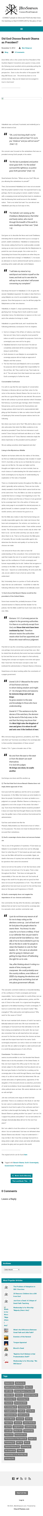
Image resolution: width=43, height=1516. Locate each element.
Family (30, 1411)
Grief (29, 1419)
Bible (28, 1387)
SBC (19, 1443)
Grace (20, 1419)
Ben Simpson (27, 48)
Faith (21, 1411)
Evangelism (10, 1411)
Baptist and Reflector (14, 1387)
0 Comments (19, 52)
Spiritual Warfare (12, 1447)
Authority (20, 1383)
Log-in (21, 1500)
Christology (23, 1399)
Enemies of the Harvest (22, 1337)
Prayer (32, 1439)
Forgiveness (10, 1415)
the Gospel (10, 1450)
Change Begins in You (24, 1391)
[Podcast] (25, 1478)
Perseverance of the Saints (15, 1439)
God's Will (9, 1419)
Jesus (18, 1423)
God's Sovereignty (32, 1163)
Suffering (26, 1447)
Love (8, 1431)
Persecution (20, 1435)
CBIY (8, 1391)
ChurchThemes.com (21, 1509)
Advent (9, 1383)
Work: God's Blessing (22, 1176)
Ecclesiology (10, 1407)
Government (9, 1166)
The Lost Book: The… (20, 1181)
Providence (19, 1166)
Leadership (30, 1427)
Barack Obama (18, 1163)
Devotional (20, 1403)
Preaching (9, 1443)
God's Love (23, 1415)
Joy (8, 1427)
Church (8, 1403)
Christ (19, 1395)
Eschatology (24, 1407)
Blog (6, 52)
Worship (9, 1458)
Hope (8, 1423)
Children (9, 1395)
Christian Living (31, 1395)
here (25, 1155)
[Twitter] (17, 1478)
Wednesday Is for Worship (16, 1454)
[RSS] (21, 1478)
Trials (21, 1450)
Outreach (28, 1431)
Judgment (18, 1427)
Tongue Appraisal (20, 1342)
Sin (27, 1443)
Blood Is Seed (18, 1348)
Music (18, 1431)
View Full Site (21, 1493)
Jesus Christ (29, 1423)
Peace (9, 1435)
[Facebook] (13, 1478)
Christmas (10, 1399)
